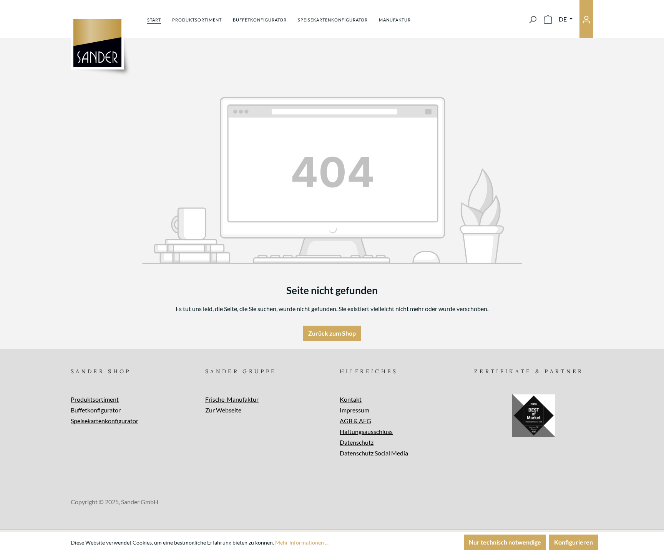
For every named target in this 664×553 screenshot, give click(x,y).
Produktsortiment (95, 399)
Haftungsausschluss (366, 431)
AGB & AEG (355, 420)
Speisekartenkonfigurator (104, 420)
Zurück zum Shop (332, 333)
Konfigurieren (573, 542)
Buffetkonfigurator (96, 410)
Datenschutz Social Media (374, 453)
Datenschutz (357, 442)
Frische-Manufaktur (232, 399)
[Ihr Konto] (586, 19)
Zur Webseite (223, 410)
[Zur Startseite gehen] (97, 43)
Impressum (354, 410)
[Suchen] (533, 19)
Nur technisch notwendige (505, 542)
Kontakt (351, 399)
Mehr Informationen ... (302, 542)
